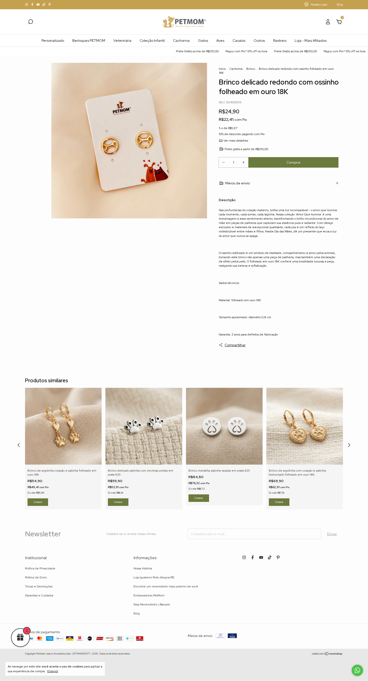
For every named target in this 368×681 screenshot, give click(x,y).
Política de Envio (36, 577)
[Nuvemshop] (327, 654)
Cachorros (181, 40)
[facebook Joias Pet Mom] (33, 5)
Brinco (250, 69)
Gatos (203, 40)
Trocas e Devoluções (39, 586)
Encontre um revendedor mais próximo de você (165, 586)
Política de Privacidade (40, 568)
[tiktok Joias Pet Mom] (44, 5)
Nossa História (142, 568)
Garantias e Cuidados (39, 595)
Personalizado (53, 40)
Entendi (52, 671)
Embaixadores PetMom (148, 595)
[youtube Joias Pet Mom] (38, 5)
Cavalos (239, 40)
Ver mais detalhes (235, 141)
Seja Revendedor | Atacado (151, 604)
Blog (136, 613)
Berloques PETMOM (88, 40)
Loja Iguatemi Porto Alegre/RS (153, 577)
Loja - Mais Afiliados (310, 40)
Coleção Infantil (152, 40)
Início (222, 69)
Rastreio (279, 40)
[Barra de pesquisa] (30, 22)
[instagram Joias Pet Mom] (27, 5)
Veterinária (122, 40)
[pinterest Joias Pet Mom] (49, 5)
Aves (220, 40)
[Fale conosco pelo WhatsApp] (357, 670)
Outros (259, 40)
